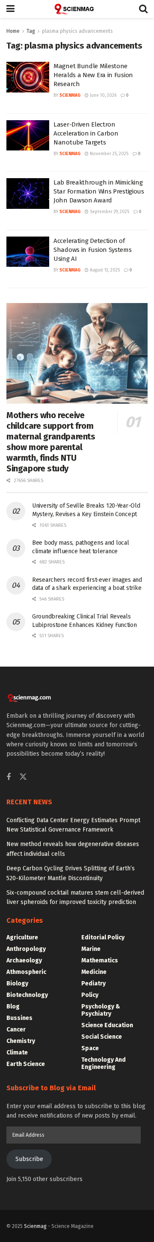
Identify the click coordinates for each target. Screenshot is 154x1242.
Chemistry (20, 1041)
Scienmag (35, 1226)
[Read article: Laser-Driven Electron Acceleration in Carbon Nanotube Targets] (27, 135)
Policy (89, 995)
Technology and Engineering (103, 1063)
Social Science (101, 1036)
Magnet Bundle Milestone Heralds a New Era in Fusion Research (93, 75)
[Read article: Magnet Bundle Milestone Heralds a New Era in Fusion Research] (27, 77)
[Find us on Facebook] (8, 777)
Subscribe (29, 1159)
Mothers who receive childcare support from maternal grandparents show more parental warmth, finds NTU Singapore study (50, 442)
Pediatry (93, 983)
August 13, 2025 (104, 270)
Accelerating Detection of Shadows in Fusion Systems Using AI (92, 250)
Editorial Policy (102, 937)
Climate (17, 1052)
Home (13, 31)
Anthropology (26, 949)
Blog (13, 1006)
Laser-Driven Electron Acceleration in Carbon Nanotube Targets (85, 133)
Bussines (19, 1018)
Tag (31, 31)
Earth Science (25, 1064)
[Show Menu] (10, 9)
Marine (91, 949)
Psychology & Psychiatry (100, 1010)
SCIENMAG (69, 95)
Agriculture (22, 937)
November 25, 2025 (108, 153)
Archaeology (24, 960)
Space (90, 1048)
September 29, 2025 (109, 211)
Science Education (107, 1025)
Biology (17, 983)
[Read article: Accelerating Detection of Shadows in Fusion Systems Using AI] (27, 252)
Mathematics (99, 960)
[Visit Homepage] (77, 9)
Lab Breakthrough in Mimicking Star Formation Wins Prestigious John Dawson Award (98, 191)
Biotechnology (27, 995)
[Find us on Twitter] (23, 777)
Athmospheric (26, 972)
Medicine (94, 972)
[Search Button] (143, 9)
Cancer (16, 1029)
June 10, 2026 (102, 95)
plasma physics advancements (77, 31)
